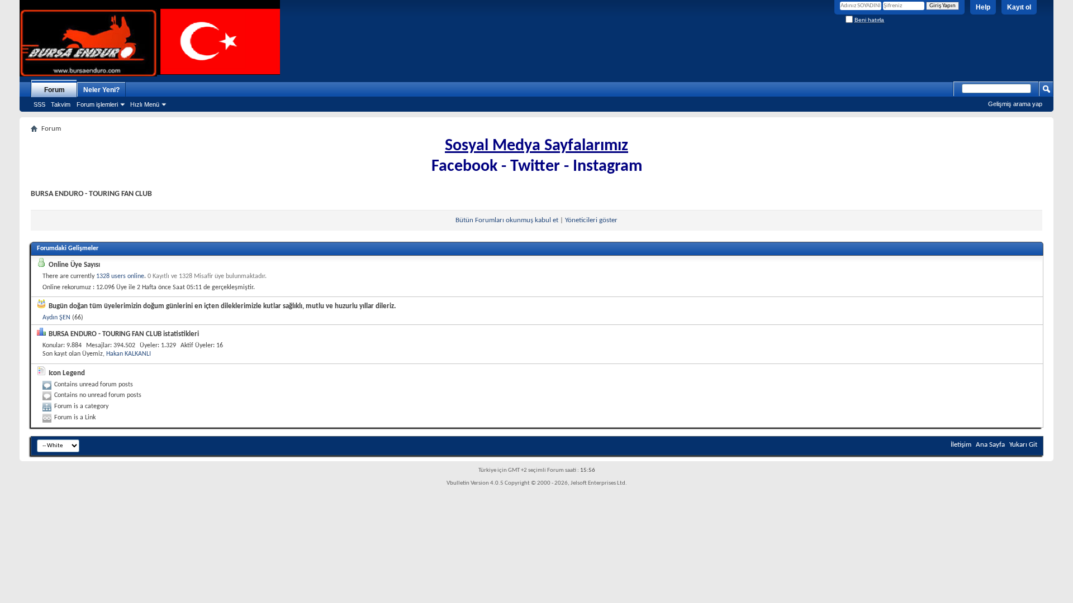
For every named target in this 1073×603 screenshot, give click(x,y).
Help (983, 7)
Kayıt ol (1019, 7)
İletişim (961, 444)
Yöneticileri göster (591, 220)
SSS (39, 104)
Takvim (60, 104)
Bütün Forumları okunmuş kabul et (506, 220)
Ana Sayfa (990, 444)
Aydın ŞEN (56, 317)
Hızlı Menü (144, 104)
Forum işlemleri (97, 104)
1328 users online (120, 276)
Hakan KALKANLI (128, 354)
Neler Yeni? (101, 90)
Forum (54, 90)
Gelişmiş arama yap (1015, 103)
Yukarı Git (1023, 444)
